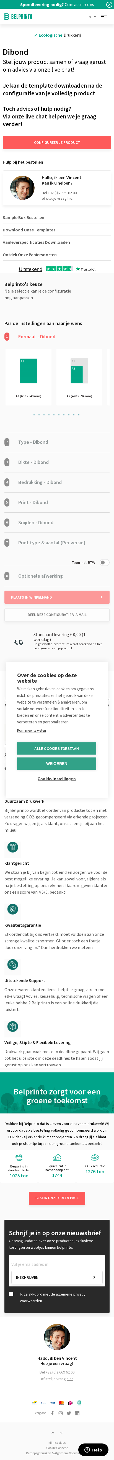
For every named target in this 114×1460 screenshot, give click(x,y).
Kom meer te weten (31, 730)
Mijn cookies (57, 1442)
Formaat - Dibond (30, 336)
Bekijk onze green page (57, 1197)
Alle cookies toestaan (56, 748)
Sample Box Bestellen (23, 217)
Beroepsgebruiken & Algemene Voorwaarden (57, 1453)
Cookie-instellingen (57, 779)
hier (71, 198)
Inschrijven (27, 1277)
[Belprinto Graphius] (18, 16)
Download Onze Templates (29, 229)
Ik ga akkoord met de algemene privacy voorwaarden (53, 1297)
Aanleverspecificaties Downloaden (36, 242)
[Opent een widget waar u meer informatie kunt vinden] (93, 1450)
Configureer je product (57, 142)
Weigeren (57, 764)
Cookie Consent (57, 1448)
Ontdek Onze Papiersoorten (30, 254)
